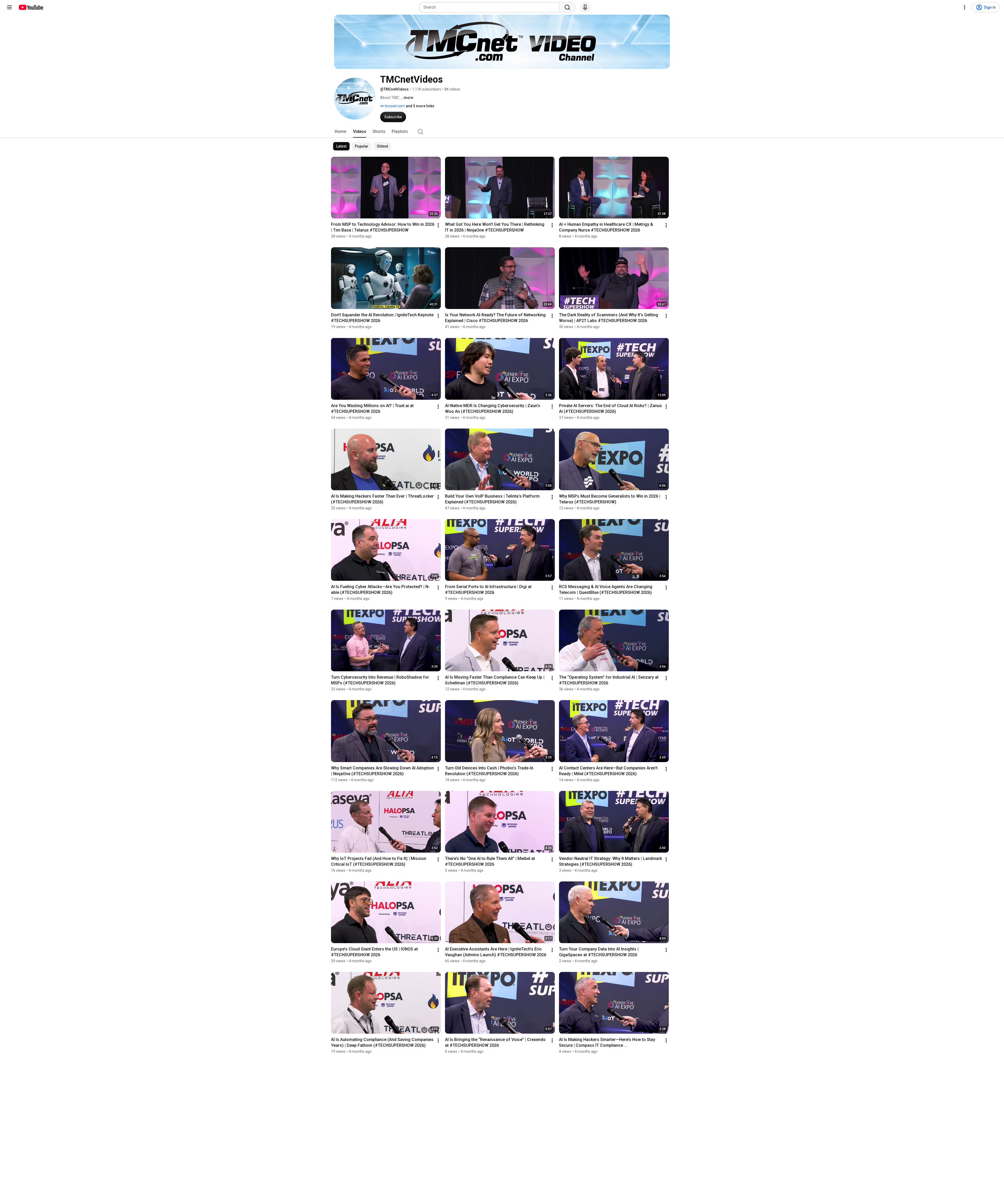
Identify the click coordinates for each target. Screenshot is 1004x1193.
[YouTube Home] (31, 7)
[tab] (340, 131)
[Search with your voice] (585, 7)
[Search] (567, 7)
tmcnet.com (394, 106)
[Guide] (9, 7)
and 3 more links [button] (420, 106)
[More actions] (438, 225)
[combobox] (490, 7)
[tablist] (502, 131)
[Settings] (964, 7)
